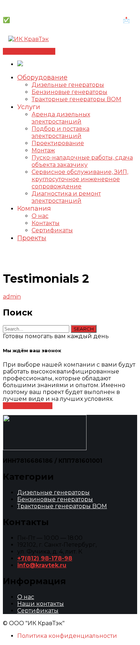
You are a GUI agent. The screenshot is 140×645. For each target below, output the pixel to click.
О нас (25, 597)
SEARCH (84, 329)
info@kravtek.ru (41, 565)
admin (12, 296)
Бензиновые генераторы (55, 499)
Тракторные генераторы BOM (62, 506)
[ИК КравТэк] (28, 39)
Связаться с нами (29, 51)
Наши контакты (40, 603)
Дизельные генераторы (53, 492)
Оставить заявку (27, 405)
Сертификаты (38, 610)
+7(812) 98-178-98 (44, 558)
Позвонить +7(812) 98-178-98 (45, 6)
